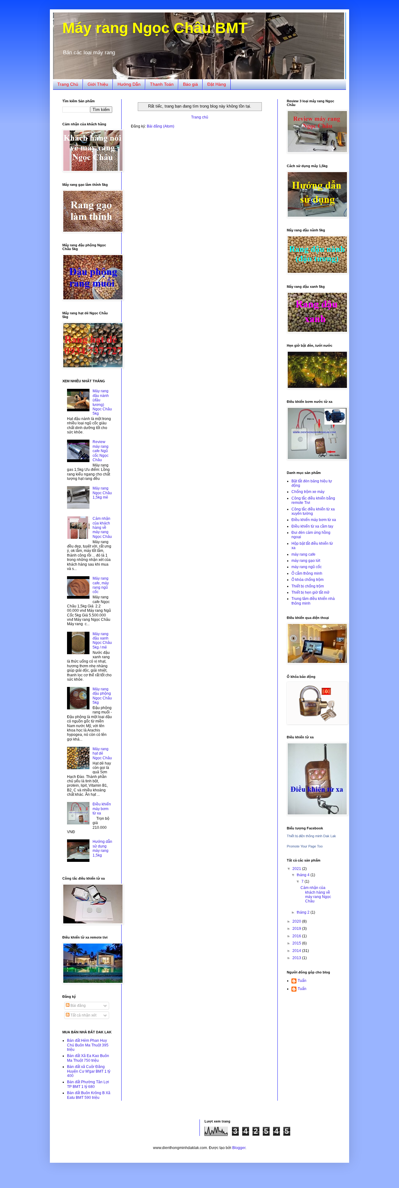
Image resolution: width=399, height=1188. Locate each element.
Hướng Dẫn (129, 84)
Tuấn (302, 980)
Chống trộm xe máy (307, 492)
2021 (297, 869)
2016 (297, 936)
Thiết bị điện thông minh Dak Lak (311, 836)
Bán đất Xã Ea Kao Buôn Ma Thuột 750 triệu (88, 1058)
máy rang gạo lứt (305, 560)
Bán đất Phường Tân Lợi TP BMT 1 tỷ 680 (88, 1084)
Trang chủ (199, 117)
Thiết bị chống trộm (307, 586)
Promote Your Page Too (305, 846)
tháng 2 (303, 912)
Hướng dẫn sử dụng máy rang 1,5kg (102, 848)
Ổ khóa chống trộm (307, 579)
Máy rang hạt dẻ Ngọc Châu (102, 753)
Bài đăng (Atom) (160, 126)
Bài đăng (78, 1005)
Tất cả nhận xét (83, 1015)
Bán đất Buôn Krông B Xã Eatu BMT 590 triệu (88, 1095)
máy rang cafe (303, 554)
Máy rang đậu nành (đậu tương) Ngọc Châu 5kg (102, 402)
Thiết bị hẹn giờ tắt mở (310, 592)
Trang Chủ (67, 84)
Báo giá (190, 84)
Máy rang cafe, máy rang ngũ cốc (101, 585)
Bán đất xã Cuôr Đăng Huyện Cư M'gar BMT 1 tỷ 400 (88, 1071)
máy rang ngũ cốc (306, 567)
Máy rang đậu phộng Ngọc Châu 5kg (102, 696)
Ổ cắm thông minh (306, 573)
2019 (297, 928)
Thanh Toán (162, 84)
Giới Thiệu (98, 84)
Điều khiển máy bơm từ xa (102, 808)
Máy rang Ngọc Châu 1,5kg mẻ (102, 493)
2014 (297, 951)
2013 (297, 958)
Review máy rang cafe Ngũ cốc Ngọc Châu (100, 451)
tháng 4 (303, 875)
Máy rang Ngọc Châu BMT (155, 28)
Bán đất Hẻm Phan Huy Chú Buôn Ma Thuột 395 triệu (87, 1045)
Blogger (238, 1148)
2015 (297, 943)
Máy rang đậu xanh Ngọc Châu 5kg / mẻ (102, 641)
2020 (297, 921)
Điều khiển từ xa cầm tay (312, 526)
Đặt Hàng (216, 84)
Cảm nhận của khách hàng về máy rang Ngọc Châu (102, 527)
